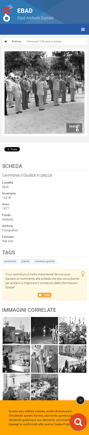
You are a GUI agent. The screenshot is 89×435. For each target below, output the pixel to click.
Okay (47, 295)
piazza (25, 261)
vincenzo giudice (44, 261)
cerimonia (10, 261)
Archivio (16, 41)
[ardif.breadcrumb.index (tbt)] (5, 41)
